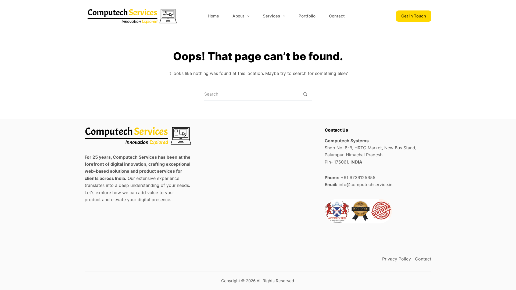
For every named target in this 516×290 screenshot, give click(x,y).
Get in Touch (413, 16)
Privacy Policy (396, 259)
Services (271, 16)
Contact (337, 16)
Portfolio (307, 16)
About (238, 16)
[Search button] (305, 94)
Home (213, 16)
